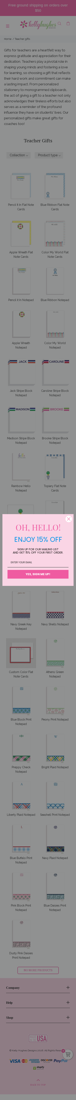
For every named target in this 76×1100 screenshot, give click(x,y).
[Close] (69, 519)
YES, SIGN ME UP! (38, 574)
